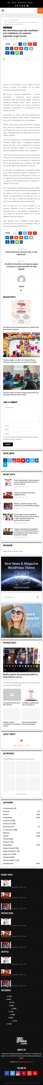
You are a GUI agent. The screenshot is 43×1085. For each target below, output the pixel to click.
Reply (14, 745)
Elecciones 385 (8, 827)
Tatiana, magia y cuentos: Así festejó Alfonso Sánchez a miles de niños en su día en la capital (20, 361)
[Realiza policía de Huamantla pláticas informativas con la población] (21, 660)
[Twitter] (12, 1073)
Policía (5, 839)
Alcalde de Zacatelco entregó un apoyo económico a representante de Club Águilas (21, 266)
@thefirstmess (21, 794)
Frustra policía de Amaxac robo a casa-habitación (21, 253)
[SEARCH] (37, 597)
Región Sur (7, 854)
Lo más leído (7, 830)
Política (5, 842)
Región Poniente (8, 851)
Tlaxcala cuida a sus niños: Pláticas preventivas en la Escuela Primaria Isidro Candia (21, 393)
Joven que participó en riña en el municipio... (29, 723)
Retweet (20, 745)
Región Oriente (8, 848)
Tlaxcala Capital (8, 27)
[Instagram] (18, 1073)
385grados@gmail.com (25, 1062)
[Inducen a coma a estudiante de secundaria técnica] (12, 714)
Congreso (6, 820)
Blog (8, 2)
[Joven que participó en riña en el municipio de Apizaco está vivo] (31, 714)
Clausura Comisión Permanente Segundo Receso (24, 494)
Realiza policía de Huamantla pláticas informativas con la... (20, 676)
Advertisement (22, 2)
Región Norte (7, 845)
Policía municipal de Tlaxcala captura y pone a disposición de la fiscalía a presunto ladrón (26, 482)
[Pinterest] (24, 1073)
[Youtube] (35, 1073)
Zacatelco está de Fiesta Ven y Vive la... (11, 704)
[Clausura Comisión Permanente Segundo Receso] (8, 495)
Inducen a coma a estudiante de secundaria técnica (12, 724)
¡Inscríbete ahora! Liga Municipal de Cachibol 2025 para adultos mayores (21, 328)
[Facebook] (7, 1073)
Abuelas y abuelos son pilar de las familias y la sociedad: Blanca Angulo (26, 504)
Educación (6, 823)
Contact (30, 2)
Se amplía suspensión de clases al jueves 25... (30, 704)
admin (6, 39)
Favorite (27, 745)
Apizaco (6, 814)
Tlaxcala (6, 857)
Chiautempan (7, 817)
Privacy (14, 2)
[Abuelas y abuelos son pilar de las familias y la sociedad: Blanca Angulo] (8, 506)
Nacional (6, 833)
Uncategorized (8, 863)
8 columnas (7, 808)
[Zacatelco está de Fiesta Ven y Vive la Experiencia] (12, 695)
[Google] (29, 1073)
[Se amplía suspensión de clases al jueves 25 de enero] (31, 695)
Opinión (5, 836)
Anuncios (6, 811)
